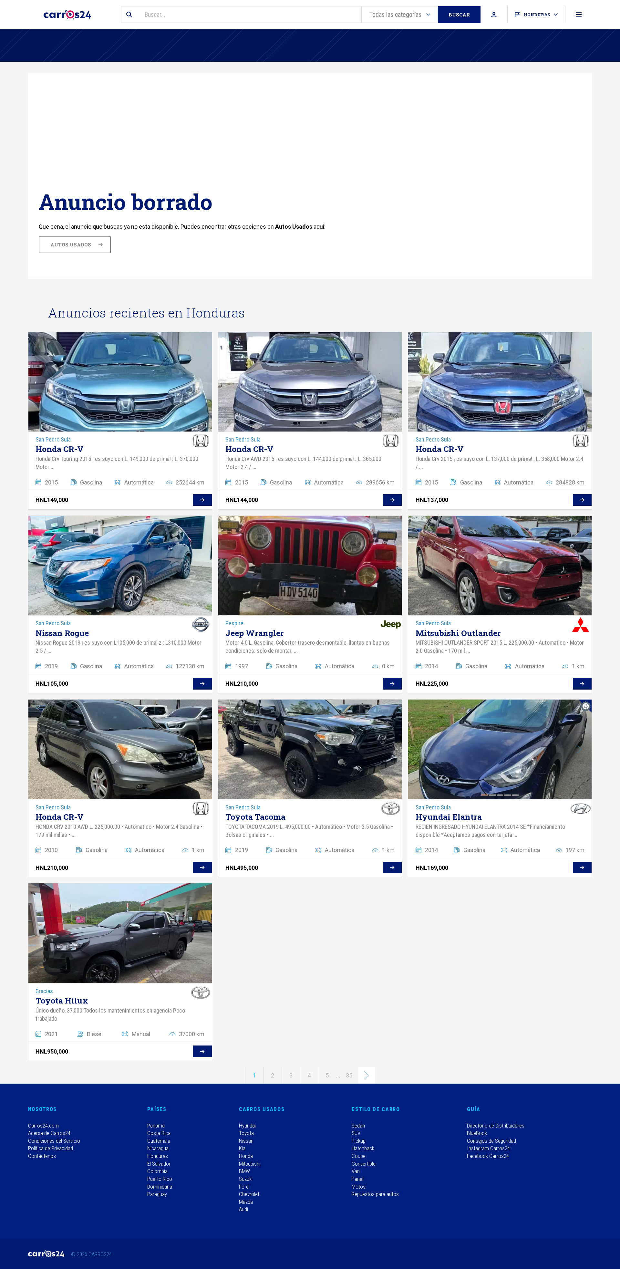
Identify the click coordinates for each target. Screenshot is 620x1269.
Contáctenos (42, 1156)
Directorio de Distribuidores (495, 1125)
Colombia (157, 1171)
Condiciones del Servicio (54, 1141)
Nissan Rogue (62, 633)
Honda (246, 1156)
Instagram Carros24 (488, 1148)
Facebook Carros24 (488, 1156)
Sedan (358, 1125)
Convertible (364, 1163)
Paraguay (157, 1194)
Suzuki (246, 1179)
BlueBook (477, 1133)
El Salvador (158, 1163)
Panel (357, 1179)
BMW (244, 1171)
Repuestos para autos (375, 1194)
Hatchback (363, 1148)
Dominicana (159, 1186)
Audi (243, 1209)
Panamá (156, 1125)
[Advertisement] (232, 140)
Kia (242, 1148)
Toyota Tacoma (255, 816)
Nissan (246, 1141)
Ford (244, 1186)
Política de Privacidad (50, 1148)
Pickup (359, 1141)
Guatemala (158, 1141)
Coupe (359, 1156)
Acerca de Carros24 (49, 1133)
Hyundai (247, 1125)
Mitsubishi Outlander (458, 633)
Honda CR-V (60, 448)
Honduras (157, 1156)
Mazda (246, 1202)
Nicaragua (158, 1148)
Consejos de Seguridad (491, 1141)
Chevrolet (249, 1194)
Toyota (246, 1133)
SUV (356, 1133)
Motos (359, 1186)
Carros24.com (43, 1125)
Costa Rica (158, 1133)
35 (349, 1075)
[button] (579, 749)
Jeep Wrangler (254, 633)
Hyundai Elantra (449, 816)
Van (356, 1171)
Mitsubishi (249, 1163)
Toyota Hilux (62, 1000)
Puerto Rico (159, 1179)
